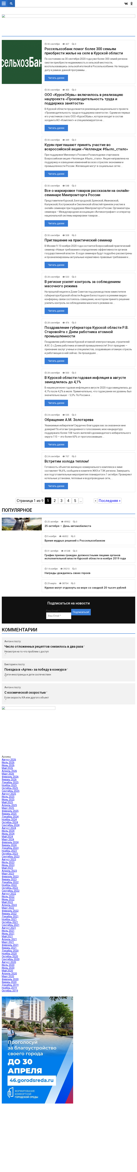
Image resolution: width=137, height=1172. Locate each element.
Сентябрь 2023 (10, 856)
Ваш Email (53, 610)
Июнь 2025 (8, 799)
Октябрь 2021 (10, 922)
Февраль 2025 (10, 811)
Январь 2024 (9, 845)
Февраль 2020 (10, 979)
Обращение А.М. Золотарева (69, 420)
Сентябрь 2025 (10, 791)
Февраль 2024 (10, 842)
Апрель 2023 (9, 870)
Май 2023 (7, 868)
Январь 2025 (9, 813)
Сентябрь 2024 (10, 825)
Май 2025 (7, 802)
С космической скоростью (25, 692)
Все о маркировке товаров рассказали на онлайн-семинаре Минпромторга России (87, 192)
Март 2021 (8, 942)
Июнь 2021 (8, 933)
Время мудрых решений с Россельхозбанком (75, 540)
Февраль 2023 (10, 876)
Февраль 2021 (10, 945)
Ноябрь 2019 (9, 987)
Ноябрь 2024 (9, 819)
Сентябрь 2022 (10, 890)
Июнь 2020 (8, 967)
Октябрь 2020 (10, 956)
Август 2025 (9, 793)
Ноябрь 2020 (9, 953)
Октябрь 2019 (10, 990)
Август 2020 (9, 962)
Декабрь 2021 (10, 916)
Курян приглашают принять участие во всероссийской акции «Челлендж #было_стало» (86, 147)
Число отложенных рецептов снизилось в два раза (43, 646)
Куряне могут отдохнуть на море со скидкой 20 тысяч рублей (85, 587)
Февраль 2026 (10, 776)
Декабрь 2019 (10, 985)
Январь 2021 (9, 947)
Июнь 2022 (8, 899)
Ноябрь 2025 (9, 785)
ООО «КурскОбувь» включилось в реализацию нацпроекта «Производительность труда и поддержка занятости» (84, 99)
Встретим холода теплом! (67, 461)
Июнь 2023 (8, 865)
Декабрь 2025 (10, 782)
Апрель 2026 (9, 771)
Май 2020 (7, 970)
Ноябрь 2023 (9, 850)
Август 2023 (9, 859)
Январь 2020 (9, 982)
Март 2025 (8, 808)
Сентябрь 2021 (10, 925)
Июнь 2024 (8, 833)
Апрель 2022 (9, 905)
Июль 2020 (8, 965)
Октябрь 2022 (10, 888)
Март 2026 (8, 773)
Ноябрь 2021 (9, 919)
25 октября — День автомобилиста (68, 526)
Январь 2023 (9, 879)
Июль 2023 (8, 862)
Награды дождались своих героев (67, 573)
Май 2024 (7, 836)
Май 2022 (7, 902)
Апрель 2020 (9, 973)
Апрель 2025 (9, 805)
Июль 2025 (8, 796)
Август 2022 (9, 893)
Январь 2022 (9, 913)
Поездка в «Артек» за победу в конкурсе (35, 669)
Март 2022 (8, 908)
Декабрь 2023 (10, 848)
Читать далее (56, 77)
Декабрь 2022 (10, 882)
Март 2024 (8, 839)
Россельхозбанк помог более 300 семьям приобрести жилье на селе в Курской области (84, 51)
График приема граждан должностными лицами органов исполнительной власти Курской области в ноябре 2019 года (85, 557)
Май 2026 (7, 768)
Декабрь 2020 (10, 950)
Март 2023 (8, 873)
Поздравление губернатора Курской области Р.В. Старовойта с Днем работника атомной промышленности (86, 331)
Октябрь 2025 (10, 788)
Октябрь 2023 (10, 853)
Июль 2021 (8, 930)
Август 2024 (9, 828)
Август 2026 (9, 759)
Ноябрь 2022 (9, 885)
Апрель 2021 (9, 939)
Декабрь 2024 (10, 816)
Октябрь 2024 (10, 822)
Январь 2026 (9, 779)
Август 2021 (9, 927)
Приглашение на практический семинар (78, 240)
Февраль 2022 (10, 910)
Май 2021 (7, 936)
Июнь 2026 (8, 765)
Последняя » (109, 501)
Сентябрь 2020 (10, 959)
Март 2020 (8, 976)
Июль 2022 (8, 896)
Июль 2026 (8, 762)
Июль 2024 (8, 830)
